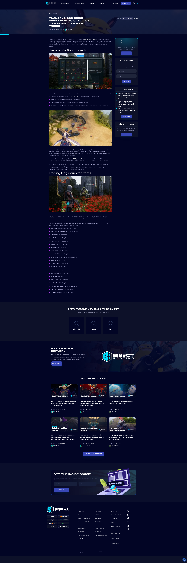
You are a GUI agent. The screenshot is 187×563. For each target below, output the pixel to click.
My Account (114, 511)
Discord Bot (98, 532)
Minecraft (98, 511)
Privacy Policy (115, 526)
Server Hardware (83, 521)
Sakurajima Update (90, 39)
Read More (126, 116)
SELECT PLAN (56, 363)
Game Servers (99, 518)
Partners (81, 532)
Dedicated (98, 521)
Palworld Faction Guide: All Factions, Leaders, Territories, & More (127, 110)
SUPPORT (102, 3)
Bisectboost (82, 528)
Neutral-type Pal (76, 96)
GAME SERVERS (65, 3)
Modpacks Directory (101, 535)
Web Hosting (98, 525)
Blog (50, 13)
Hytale (97, 515)
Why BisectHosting (84, 518)
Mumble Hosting (99, 528)
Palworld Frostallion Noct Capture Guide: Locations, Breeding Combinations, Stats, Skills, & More (63, 437)
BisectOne (81, 525)
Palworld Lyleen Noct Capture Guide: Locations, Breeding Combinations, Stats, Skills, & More (63, 403)
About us (81, 511)
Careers (80, 538)
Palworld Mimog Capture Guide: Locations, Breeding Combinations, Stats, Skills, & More (92, 437)
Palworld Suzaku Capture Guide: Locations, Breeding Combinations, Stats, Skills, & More (92, 403)
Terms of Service (116, 530)
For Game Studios (83, 535)
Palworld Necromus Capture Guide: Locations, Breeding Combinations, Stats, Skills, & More (121, 437)
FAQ (79, 515)
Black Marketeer (54, 218)
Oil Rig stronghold (78, 159)
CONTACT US (114, 518)
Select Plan (126, 53)
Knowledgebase (116, 515)
